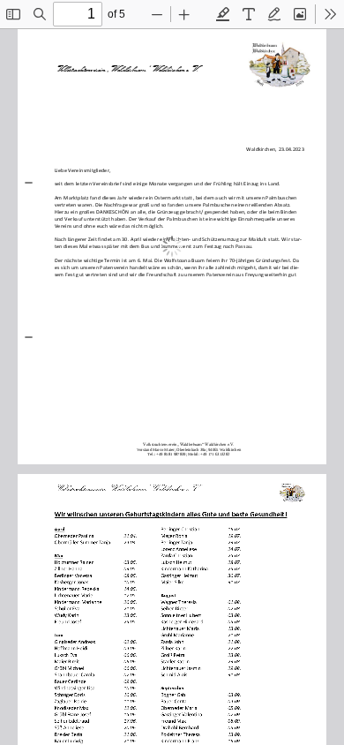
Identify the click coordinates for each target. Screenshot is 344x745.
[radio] (223, 14)
